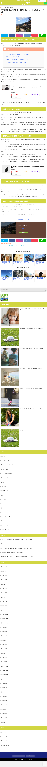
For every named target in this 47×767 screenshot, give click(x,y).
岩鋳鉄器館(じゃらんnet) (23, 219)
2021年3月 (4, 601)
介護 (3, 482)
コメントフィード (6, 740)
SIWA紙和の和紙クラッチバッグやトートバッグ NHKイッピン (17, 262)
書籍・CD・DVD (6, 529)
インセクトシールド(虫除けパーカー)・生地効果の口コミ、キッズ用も (32, 430)
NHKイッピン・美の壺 (6, 243)
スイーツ (4, 512)
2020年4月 (4, 648)
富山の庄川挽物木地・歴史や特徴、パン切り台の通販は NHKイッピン (40, 262)
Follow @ (23, 228)
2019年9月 (4, 679)
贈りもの (4, 486)
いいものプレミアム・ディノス (9, 464)
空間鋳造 (22, 245)
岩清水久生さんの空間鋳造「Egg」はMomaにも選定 (16, 59)
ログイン (4, 732)
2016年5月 (4, 713)
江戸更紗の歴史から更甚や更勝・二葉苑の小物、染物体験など (32, 348)
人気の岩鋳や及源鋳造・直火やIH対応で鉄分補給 (15, 62)
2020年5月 (4, 644)
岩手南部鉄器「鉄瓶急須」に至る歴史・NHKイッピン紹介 (17, 54)
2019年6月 (4, 692)
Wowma (16, 97)
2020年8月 (4, 631)
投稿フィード (5, 736)
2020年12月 (5, 614)
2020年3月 (4, 653)
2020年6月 (4, 640)
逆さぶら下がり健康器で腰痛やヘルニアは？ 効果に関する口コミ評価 (32, 409)
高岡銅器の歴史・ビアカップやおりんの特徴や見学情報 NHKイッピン (6, 262)
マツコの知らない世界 (7, 473)
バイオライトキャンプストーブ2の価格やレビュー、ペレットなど (18, 278)
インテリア (4, 503)
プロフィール (22, 755)
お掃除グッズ (5, 490)
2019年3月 (4, 705)
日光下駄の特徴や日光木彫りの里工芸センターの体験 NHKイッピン (29, 278)
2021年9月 (4, 575)
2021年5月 (4, 592)
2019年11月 (5, 670)
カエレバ (15, 92)
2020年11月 (5, 618)
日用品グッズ (5, 477)
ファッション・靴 (6, 516)
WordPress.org (5, 745)
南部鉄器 (11, 245)
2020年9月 (4, 627)
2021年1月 (4, 610)
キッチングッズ (5, 508)
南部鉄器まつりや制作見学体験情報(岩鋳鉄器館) (15, 65)
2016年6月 (4, 709)
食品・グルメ (5, 469)
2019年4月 (4, 700)
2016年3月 (4, 722)
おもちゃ (4, 521)
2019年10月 (5, 674)
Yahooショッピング (34, 94)
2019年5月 (4, 696)
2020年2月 (4, 657)
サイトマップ (15, 755)
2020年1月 (4, 661)
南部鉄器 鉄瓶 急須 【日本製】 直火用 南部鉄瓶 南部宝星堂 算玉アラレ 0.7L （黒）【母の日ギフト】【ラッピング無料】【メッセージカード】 (27, 88)
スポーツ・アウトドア (7, 460)
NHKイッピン (4, 245)
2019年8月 (4, 683)
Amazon (25, 94)
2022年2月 (4, 566)
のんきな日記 (23, 3)
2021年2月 (4, 605)
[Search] (44, 289)
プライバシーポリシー (30, 755)
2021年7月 (4, 584)
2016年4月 (4, 717)
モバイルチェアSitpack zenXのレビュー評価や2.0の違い (31, 388)
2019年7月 (4, 687)
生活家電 (4, 499)
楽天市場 (16, 94)
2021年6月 (4, 588)
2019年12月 (5, 666)
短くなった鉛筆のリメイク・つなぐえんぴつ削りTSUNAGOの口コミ (6, 278)
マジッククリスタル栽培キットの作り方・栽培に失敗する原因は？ (32, 309)
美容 (3, 495)
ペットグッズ (5, 525)
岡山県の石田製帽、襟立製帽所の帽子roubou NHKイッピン (40, 278)
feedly (24, 232)
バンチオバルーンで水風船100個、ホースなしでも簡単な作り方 (32, 328)
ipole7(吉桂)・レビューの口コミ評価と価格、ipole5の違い (31, 368)
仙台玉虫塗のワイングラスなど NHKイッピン (29, 262)
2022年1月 (4, 571)
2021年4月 (4, 597)
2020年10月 (5, 623)
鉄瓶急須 (16, 245)
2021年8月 (4, 579)
